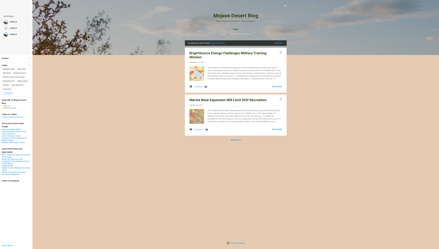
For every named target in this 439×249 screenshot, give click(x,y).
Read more (277, 87)
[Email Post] (205, 87)
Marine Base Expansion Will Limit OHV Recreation (228, 100)
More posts (236, 140)
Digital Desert (7, 166)
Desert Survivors (8, 134)
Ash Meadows (17, 85)
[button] (280, 53)
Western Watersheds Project (13, 142)
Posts (7, 106)
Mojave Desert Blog (235, 16)
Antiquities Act (9, 81)
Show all (278, 43)
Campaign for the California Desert (15, 161)
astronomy (7, 89)
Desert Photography (240, 34)
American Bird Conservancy (14, 77)
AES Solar (21, 69)
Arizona (6, 85)
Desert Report (7, 163)
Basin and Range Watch (11, 129)
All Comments (10, 108)
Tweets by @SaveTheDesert (12, 117)
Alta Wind (6, 73)
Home (223, 34)
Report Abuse (7, 245)
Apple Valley (22, 81)
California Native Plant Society (14, 131)
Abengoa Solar (9, 69)
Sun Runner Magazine (10, 174)
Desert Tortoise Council (11, 136)
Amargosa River (19, 73)
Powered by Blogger (237, 243)
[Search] (285, 6)
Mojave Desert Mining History (14, 172)
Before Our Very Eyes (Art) (12, 159)
